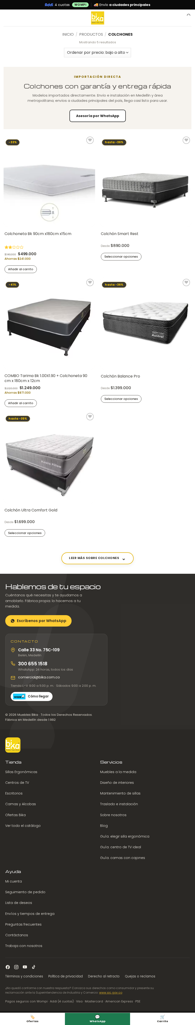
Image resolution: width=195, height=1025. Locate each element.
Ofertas (32, 1018)
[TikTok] (33, 967)
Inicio (68, 34)
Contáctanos (16, 935)
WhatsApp (97, 1018)
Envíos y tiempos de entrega (29, 913)
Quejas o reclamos (140, 976)
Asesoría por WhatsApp (97, 115)
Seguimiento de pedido (25, 892)
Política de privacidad (65, 976)
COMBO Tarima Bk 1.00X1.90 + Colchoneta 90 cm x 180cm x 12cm (46, 378)
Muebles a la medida (118, 772)
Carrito (162, 1018)
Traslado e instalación (119, 804)
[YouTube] (24, 967)
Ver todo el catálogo (23, 825)
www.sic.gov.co (110, 993)
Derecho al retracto (104, 976)
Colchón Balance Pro (120, 376)
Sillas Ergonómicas (21, 772)
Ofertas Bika (15, 815)
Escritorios (14, 793)
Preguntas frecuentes (23, 924)
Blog (104, 825)
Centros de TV (17, 782)
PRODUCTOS (91, 34)
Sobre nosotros (113, 815)
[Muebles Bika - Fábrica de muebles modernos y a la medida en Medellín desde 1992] (97, 18)
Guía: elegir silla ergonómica (124, 836)
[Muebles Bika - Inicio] (12, 745)
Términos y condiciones (24, 976)
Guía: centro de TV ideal (120, 847)
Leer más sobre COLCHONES (94, 558)
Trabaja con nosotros (23, 945)
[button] (6, 18)
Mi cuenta (13, 881)
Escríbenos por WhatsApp (41, 620)
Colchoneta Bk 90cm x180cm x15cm (38, 233)
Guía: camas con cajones (122, 857)
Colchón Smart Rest (119, 233)
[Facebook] (7, 967)
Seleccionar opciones (121, 257)
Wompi (80, 5)
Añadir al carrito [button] (20, 269)
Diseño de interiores (117, 782)
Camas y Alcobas (20, 804)
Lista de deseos (18, 902)
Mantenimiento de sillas (120, 793)
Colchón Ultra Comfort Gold (31, 510)
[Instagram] (16, 967)
